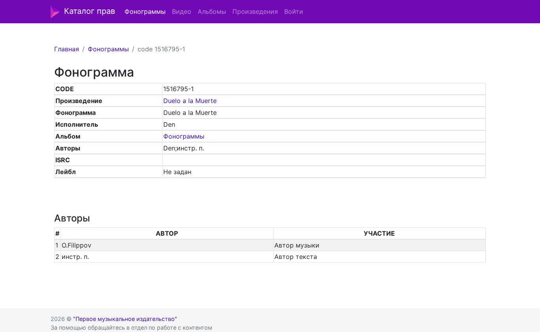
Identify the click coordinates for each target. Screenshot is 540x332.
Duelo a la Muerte (190, 101)
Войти (293, 11)
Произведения (255, 11)
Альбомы (212, 11)
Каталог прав (89, 11)
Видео (181, 11)
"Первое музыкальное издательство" (125, 318)
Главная (66, 49)
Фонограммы (145, 11)
